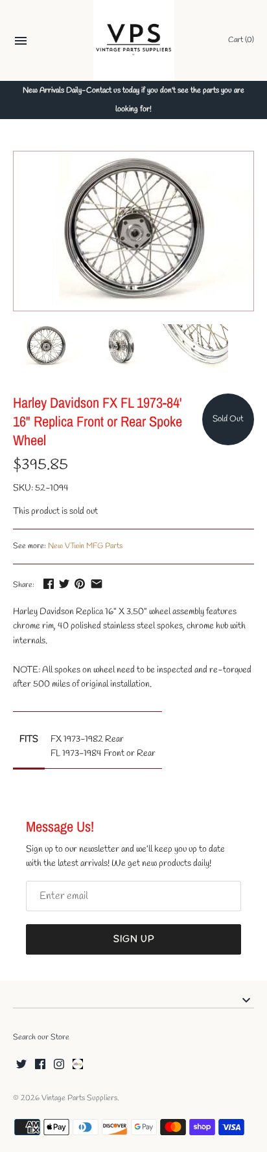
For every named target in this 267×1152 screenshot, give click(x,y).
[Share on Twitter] (64, 583)
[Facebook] (40, 1065)
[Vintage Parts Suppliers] (133, 40)
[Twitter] (21, 1065)
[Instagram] (59, 1065)
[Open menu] (21, 42)
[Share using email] (96, 583)
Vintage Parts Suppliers (79, 1098)
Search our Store (41, 1037)
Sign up (133, 939)
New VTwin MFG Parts (85, 546)
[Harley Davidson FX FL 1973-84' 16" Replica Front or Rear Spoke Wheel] (133, 231)
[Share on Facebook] (48, 583)
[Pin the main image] (80, 583)
